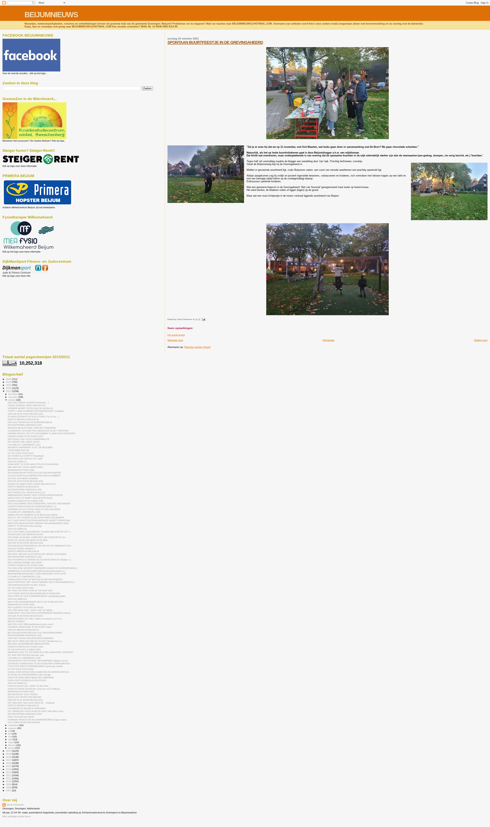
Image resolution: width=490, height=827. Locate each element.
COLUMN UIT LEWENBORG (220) (24, 512)
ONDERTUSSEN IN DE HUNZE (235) (25, 565)
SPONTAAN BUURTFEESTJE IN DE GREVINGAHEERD (215, 42)
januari (11, 748)
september (13, 725)
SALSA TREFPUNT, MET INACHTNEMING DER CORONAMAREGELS (41, 582)
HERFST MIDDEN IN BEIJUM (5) (23, 487)
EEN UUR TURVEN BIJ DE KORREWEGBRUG (30, 422)
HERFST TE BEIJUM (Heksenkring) (25, 526)
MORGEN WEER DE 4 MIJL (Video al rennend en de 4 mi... (35, 619)
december (13, 394)
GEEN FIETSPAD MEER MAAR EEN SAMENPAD (31, 677)
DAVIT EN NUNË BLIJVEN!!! (21, 717)
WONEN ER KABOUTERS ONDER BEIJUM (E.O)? (32, 484)
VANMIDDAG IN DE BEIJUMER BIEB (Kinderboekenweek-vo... (37, 571)
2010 (9, 781)
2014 (9, 769)
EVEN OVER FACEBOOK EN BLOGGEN (27, 680)
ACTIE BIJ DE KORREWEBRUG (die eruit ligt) (29, 675)
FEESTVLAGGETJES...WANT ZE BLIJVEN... (29, 686)
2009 (9, 784)
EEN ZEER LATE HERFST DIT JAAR (25, 459)
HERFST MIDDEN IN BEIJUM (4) (23, 551)
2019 (9, 754)
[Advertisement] (19, 298)
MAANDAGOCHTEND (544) (21, 691)
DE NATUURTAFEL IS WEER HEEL (24, 649)
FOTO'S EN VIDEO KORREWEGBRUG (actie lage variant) (35, 666)
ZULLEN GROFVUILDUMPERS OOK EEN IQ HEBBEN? (34, 475)
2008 (9, 787)
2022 (9, 388)
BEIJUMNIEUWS (51, 15)
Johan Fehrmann (15, 804)
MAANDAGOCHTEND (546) (21, 470)
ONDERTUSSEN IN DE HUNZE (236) (25, 501)
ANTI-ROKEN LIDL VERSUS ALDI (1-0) (26, 492)
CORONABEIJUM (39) (18, 450)
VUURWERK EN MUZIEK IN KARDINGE (27, 708)
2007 (9, 790)
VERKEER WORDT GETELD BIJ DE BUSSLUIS (30, 408)
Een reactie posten (176, 335)
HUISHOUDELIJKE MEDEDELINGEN (25, 534)
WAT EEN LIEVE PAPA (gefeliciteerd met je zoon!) (31, 624)
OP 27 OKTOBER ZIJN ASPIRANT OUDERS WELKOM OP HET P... (40, 532)
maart (11, 742)
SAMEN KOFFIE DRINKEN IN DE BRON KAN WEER (32, 515)
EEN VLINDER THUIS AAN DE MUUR (25, 607)
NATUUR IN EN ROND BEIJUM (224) (25, 481)
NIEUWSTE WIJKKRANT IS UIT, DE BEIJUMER (30, 447)
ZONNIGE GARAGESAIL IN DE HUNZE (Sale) (29, 627)
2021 (9, 391)
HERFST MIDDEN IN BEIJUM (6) (23, 419)
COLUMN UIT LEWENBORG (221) (24, 445)
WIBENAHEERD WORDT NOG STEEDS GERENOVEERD (35, 495)
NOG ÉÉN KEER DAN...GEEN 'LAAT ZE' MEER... (31, 610)
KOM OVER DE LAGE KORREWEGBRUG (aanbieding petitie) (37, 596)
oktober (12, 400)
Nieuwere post (175, 340)
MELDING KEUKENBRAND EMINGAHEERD (29, 644)
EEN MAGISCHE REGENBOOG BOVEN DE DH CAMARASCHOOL (39, 546)
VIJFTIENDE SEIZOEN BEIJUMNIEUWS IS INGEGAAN (34, 593)
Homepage (328, 340)
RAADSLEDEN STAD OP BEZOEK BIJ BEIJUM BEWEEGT (35, 579)
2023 (9, 385)
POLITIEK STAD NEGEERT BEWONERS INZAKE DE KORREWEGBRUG (42, 568)
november (13, 397)
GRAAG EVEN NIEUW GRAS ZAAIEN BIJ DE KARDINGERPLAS (38, 672)
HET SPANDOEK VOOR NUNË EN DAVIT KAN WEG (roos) (36, 711)
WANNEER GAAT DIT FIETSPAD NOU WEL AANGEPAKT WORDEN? (40, 652)
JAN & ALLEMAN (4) (17, 683)
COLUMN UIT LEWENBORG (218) (24, 658)
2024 (9, 382)
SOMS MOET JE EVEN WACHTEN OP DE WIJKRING (33, 464)
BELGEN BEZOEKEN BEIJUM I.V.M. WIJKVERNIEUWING (35, 633)
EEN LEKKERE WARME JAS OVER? (25, 562)
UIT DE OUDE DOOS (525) (21, 669)
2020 (9, 751)
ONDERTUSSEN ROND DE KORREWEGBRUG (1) (32, 506)
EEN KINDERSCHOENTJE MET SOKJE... (27, 585)
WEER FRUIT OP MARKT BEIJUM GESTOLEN (30, 498)
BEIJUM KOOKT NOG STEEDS (23, 694)
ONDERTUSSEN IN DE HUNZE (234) (25, 647)
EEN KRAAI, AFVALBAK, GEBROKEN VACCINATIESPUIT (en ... (38, 537)
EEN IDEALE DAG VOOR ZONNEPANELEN (28, 439)
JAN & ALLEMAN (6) (17, 529)
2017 (9, 760)
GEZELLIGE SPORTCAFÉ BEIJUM (24, 697)
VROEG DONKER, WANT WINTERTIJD (27, 405)
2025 (9, 379)
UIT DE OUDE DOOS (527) (21, 453)
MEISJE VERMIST (16, 621)
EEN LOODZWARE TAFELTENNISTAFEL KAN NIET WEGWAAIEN (39, 503)
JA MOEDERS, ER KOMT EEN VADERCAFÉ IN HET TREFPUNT (38, 431)
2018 (9, 757)
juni (10, 734)
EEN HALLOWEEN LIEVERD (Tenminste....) (28, 402)
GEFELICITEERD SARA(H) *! (21, 548)
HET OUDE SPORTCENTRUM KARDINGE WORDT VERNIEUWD (39, 520)
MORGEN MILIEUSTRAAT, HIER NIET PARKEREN (32, 428)
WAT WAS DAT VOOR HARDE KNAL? (26, 467)
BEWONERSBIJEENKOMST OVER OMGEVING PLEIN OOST (37, 574)
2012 (9, 775)
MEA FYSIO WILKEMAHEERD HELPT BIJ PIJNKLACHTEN (35, 602)
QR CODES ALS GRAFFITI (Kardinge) (26, 456)
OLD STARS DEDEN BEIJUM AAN (24, 722)
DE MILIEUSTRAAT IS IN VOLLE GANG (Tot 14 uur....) (33, 416)
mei (10, 736)
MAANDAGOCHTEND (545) (21, 604)
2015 (9, 766)
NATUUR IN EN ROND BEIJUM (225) (25, 414)
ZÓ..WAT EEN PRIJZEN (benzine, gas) (26, 655)
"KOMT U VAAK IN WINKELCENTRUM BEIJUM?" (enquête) (36, 411)
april (10, 739)
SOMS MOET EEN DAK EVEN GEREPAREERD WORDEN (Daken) (39, 613)
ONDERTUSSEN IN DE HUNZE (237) (25, 436)
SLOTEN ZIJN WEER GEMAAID (23, 478)
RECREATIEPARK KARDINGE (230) (25, 714)
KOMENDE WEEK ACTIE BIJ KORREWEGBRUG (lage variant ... (38, 720)
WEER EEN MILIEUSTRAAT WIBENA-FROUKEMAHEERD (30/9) (38, 523)
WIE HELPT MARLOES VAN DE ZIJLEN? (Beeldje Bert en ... (36, 641)
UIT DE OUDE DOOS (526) (21, 588)
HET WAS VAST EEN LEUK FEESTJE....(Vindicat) (31, 703)
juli (9, 731)
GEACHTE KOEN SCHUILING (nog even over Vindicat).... (35, 689)
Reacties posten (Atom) (197, 347)
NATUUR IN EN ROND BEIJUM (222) (25, 616)
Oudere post (481, 340)
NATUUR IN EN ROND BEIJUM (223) (25, 543)
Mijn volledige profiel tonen (16, 816)
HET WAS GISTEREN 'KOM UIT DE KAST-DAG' (30, 590)
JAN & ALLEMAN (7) (17, 461)
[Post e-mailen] (203, 319)
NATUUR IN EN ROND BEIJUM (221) (25, 700)
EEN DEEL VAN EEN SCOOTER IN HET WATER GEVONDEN (37, 554)
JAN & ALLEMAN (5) (17, 599)
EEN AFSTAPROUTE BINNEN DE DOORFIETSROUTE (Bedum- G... (40, 560)
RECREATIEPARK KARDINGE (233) (25, 489)
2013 (9, 772)
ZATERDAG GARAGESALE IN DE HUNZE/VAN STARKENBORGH (39, 663)
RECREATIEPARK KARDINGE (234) (25, 425)
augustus (12, 728)
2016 (9, 763)
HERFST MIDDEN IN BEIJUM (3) (23, 630)
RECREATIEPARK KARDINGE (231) (25, 635)
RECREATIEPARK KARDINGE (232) (25, 557)
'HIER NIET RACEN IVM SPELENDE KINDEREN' (31, 638)
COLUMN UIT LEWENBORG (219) (24, 576)
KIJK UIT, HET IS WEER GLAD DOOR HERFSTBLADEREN (36, 517)
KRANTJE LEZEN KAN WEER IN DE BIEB (27, 540)
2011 (9, 778)
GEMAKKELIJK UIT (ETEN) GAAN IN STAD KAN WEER (34, 509)
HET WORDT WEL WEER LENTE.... (25, 442)
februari (12, 745)
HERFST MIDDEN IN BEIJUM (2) (23, 705)
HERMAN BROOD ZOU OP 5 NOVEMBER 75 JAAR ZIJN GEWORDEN (41, 433)
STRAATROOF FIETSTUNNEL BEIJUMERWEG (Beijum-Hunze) (38, 661)
